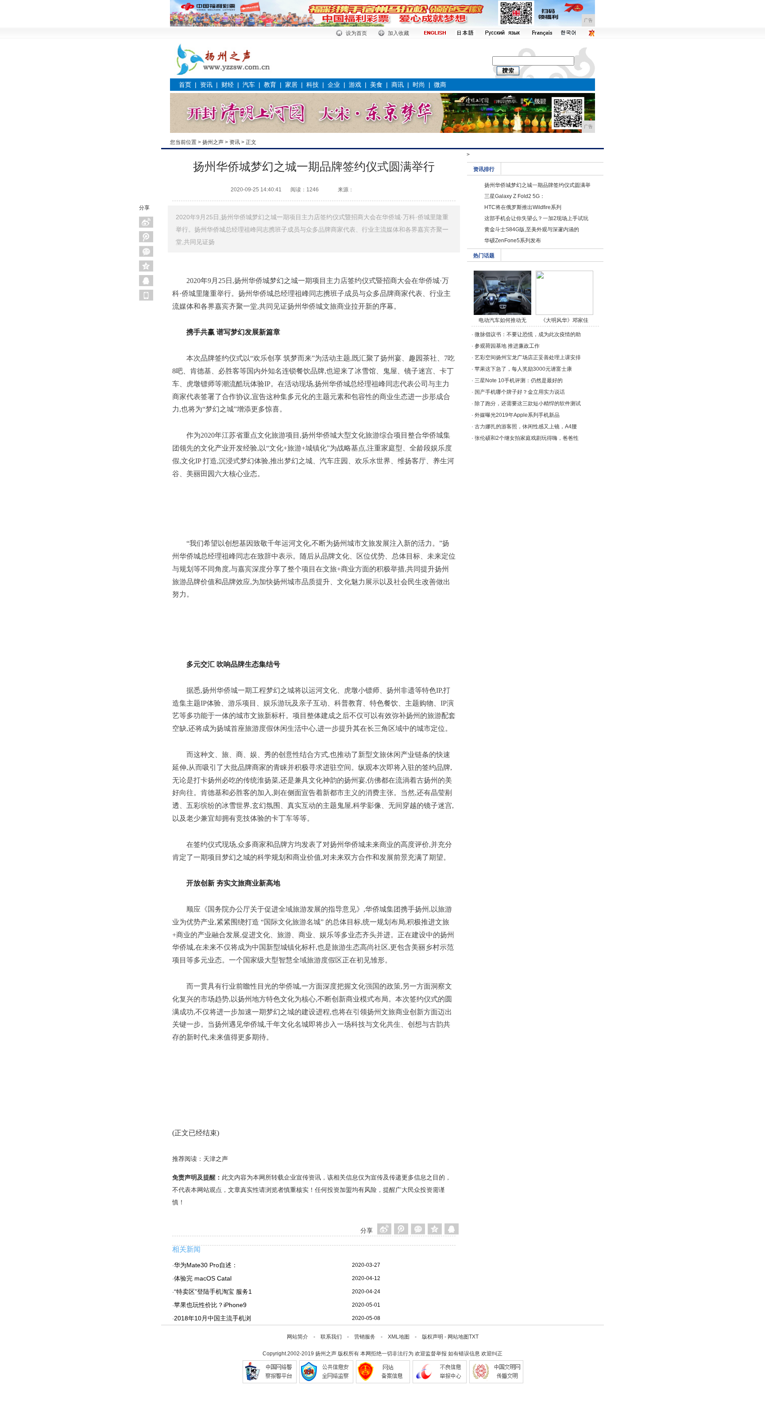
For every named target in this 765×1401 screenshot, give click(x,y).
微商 (440, 84)
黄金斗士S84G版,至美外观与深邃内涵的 (531, 229)
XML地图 (399, 1337)
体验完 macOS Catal (203, 1278)
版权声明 (432, 1337)
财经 (227, 84)
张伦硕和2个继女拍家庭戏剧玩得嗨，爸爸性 (527, 438)
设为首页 (356, 33)
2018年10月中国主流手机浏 (212, 1318)
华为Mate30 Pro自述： (206, 1265)
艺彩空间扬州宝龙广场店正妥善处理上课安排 (528, 357)
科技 (312, 84)
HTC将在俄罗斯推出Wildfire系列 (522, 207)
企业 (334, 84)
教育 (270, 84)
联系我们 (331, 1337)
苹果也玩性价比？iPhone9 (210, 1304)
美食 (376, 84)
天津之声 (215, 1158)
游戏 (355, 84)
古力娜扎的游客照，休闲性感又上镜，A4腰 (526, 426)
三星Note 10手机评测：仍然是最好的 (519, 380)
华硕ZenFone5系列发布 (512, 240)
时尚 (419, 84)
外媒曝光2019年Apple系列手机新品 (517, 415)
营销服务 (364, 1337)
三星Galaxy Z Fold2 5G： (514, 196)
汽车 (249, 84)
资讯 (206, 84)
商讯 (397, 84)
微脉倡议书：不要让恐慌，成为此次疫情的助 (528, 334)
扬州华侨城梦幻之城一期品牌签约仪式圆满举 (537, 185)
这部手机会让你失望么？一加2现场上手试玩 (536, 218)
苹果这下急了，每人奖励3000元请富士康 (523, 369)
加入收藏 (398, 33)
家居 (291, 84)
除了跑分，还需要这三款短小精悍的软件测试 (528, 403)
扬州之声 (213, 142)
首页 (185, 84)
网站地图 (458, 1337)
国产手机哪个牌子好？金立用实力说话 (520, 392)
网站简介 (297, 1337)
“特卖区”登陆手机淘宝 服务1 (213, 1291)
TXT (474, 1337)
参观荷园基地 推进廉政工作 (507, 346)
